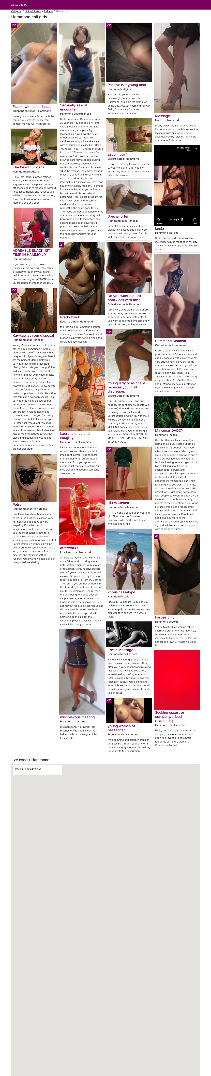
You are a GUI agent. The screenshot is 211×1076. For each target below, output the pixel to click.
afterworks (69, 548)
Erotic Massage (120, 650)
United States (33, 11)
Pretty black (70, 317)
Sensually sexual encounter (73, 107)
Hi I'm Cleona (118, 503)
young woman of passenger (121, 728)
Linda (159, 228)
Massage (162, 116)
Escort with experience (32, 107)
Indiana (48, 11)
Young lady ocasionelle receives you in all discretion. (126, 387)
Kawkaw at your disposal (33, 335)
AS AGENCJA (19, 4)
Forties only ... (166, 617)
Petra (17, 504)
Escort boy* (118, 154)
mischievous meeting (77, 717)
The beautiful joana (28, 167)
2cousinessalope (121, 592)
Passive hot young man (127, 85)
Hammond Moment (170, 341)
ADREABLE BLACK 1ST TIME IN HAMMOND (31, 252)
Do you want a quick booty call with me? (124, 298)
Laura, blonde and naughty (75, 436)
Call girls (16, 11)
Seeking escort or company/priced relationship (169, 716)
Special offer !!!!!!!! (122, 216)
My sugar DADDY (169, 430)
